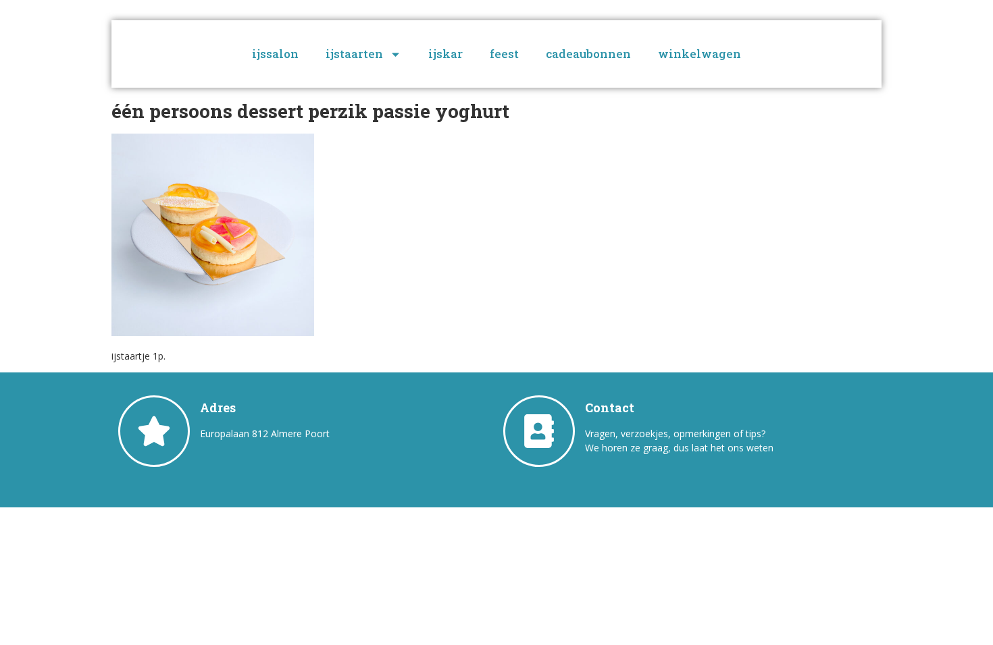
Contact (609, 407)
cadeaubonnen (588, 53)
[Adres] (154, 431)
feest (504, 53)
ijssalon (275, 53)
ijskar (445, 53)
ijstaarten (354, 53)
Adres (218, 407)
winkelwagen (699, 53)
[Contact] (539, 431)
